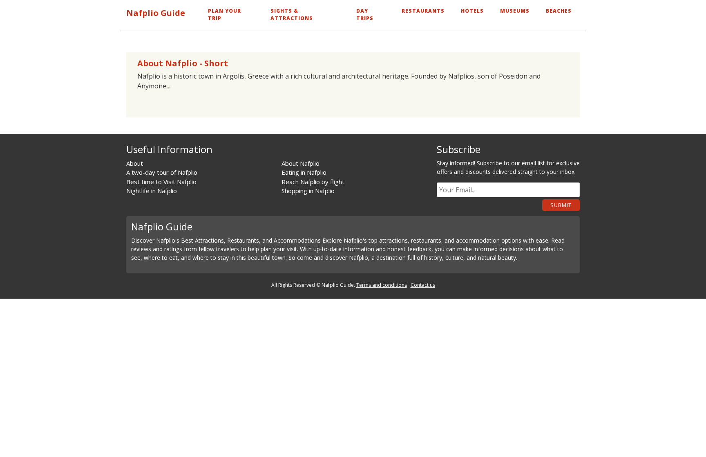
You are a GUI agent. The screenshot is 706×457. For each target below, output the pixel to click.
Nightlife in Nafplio (151, 191)
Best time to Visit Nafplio (161, 182)
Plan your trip (224, 14)
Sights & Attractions (291, 14)
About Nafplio (300, 163)
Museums (515, 10)
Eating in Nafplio (304, 172)
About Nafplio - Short (182, 63)
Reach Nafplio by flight (313, 182)
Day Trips (364, 14)
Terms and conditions (381, 284)
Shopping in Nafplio (308, 191)
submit (561, 205)
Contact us (423, 284)
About (134, 163)
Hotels (472, 10)
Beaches (559, 10)
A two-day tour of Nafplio (161, 172)
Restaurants (423, 10)
